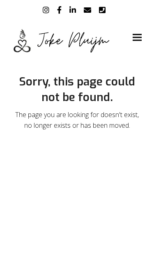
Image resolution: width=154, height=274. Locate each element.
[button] (137, 37)
